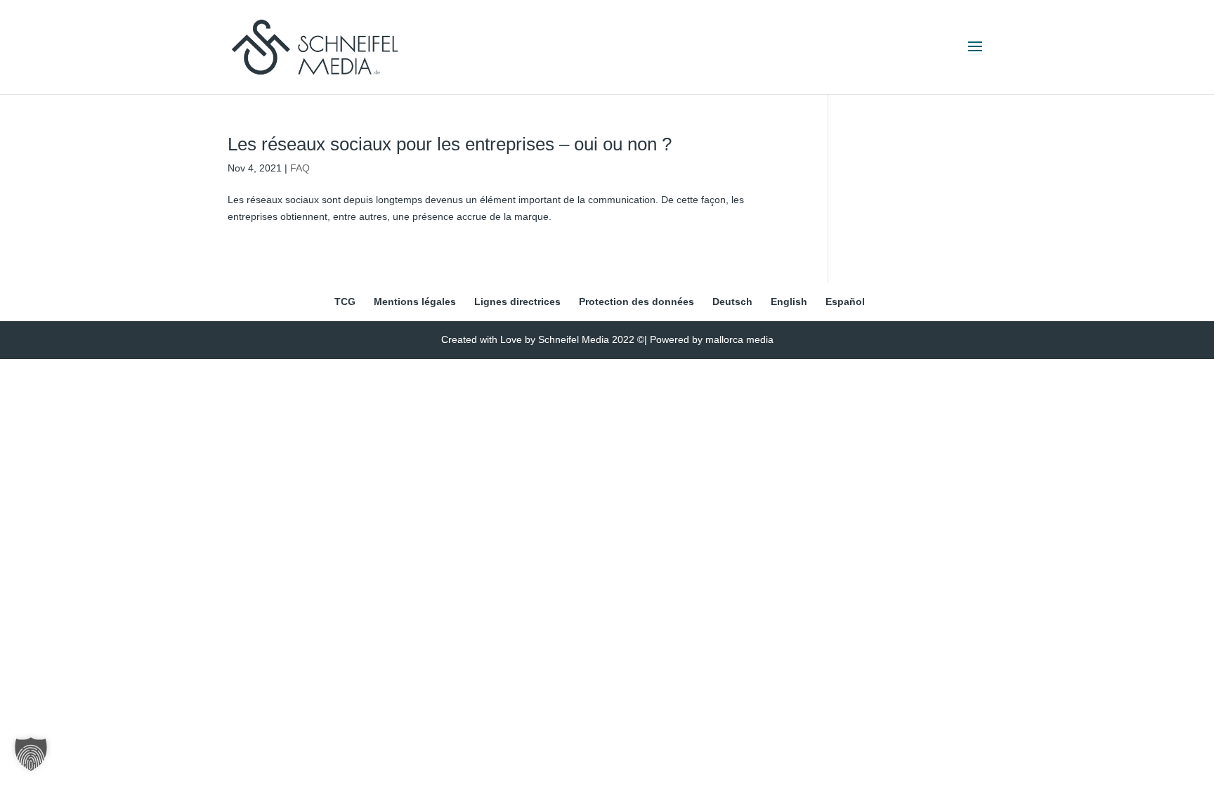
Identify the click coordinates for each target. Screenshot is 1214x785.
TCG (344, 301)
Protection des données (636, 301)
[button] (31, 754)
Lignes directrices (517, 301)
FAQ (300, 168)
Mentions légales (415, 301)
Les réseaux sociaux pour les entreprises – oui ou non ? (450, 144)
